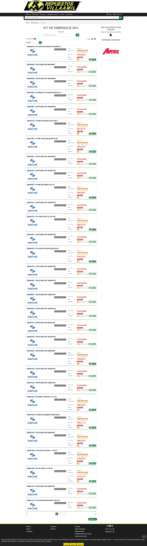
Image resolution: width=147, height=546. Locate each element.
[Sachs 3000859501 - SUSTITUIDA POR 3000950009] (32, 356)
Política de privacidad (80, 529)
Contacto (61, 14)
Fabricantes (35, 14)
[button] (92, 39)
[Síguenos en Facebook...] (110, 526)
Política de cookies (79, 531)
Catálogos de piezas (52, 14)
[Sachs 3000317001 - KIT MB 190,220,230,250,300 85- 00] (32, 144)
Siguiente (92, 519)
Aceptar (66, 544)
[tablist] (111, 51)
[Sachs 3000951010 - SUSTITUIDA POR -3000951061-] (32, 388)
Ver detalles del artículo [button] (60, 49)
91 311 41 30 (109, 529)
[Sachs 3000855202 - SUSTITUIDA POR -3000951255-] (32, 314)
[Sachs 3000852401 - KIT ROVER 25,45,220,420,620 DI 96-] (32, 254)
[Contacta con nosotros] (144, 537)
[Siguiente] (95, 513)
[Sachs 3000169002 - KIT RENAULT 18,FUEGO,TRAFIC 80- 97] (32, 98)
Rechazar (73, 544)
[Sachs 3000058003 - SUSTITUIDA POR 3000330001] (32, 70)
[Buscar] (120, 17)
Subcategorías (35, 23)
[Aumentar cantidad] (90, 59)
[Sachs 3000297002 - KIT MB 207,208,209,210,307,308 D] (32, 126)
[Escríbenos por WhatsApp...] (107, 526)
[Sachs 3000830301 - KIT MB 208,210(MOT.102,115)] (32, 190)
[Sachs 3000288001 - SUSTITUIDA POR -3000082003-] (32, 112)
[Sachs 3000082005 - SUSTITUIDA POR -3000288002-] (32, 84)
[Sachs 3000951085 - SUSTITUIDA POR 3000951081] (32, 438)
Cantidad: (70, 59)
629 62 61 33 (109, 531)
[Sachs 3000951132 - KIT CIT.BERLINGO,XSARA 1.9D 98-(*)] (32, 506)
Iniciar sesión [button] (118, 14)
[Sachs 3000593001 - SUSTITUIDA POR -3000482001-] (32, 162)
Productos (43, 14)
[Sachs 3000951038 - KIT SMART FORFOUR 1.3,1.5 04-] (32, 402)
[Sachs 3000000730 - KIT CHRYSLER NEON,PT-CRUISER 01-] (32, 52)
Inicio (27, 23)
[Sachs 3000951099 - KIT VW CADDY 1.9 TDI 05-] (32, 474)
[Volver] (26, 513)
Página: (28, 42)
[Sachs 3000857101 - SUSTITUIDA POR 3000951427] (32, 328)
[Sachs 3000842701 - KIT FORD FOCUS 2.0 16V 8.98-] (32, 222)
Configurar (80, 544)
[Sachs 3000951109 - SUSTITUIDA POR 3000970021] (32, 492)
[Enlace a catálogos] (111, 51)
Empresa (28, 14)
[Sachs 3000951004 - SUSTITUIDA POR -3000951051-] (32, 374)
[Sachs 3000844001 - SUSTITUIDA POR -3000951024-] (32, 240)
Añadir (94, 59)
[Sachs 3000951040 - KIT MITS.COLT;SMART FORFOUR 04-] (32, 420)
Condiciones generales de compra (83, 533)
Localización (69, 14)
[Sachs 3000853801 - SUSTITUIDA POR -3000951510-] (32, 286)
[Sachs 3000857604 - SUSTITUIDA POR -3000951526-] (32, 342)
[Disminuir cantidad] (78, 59)
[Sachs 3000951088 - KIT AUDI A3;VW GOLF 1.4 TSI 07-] (32, 456)
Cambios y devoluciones (81, 536)
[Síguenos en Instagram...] (112, 526)
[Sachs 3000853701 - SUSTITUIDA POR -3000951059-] (32, 272)
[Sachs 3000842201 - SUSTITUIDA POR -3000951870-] (32, 208)
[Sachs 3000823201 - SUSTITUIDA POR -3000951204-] (32, 176)
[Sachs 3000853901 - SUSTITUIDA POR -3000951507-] (32, 300)
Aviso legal (77, 526)
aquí (113, 539)
